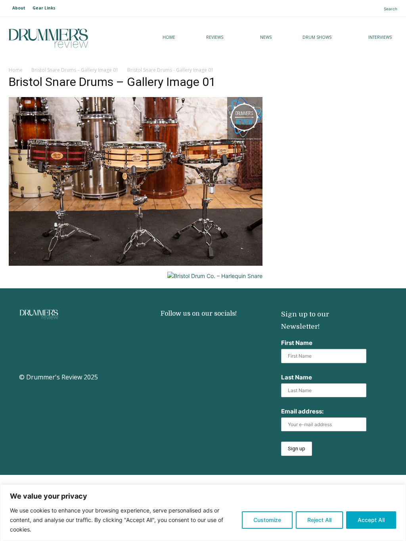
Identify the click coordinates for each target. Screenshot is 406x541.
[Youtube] (191, 332)
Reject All (319, 519)
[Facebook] (217, 332)
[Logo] (68, 38)
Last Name (296, 377)
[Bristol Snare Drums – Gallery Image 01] (135, 263)
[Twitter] (165, 358)
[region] (203, 512)
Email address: (302, 411)
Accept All (371, 519)
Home (16, 70)
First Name (296, 343)
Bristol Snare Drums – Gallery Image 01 (75, 70)
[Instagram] (165, 332)
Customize (267, 519)
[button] (383, 8)
